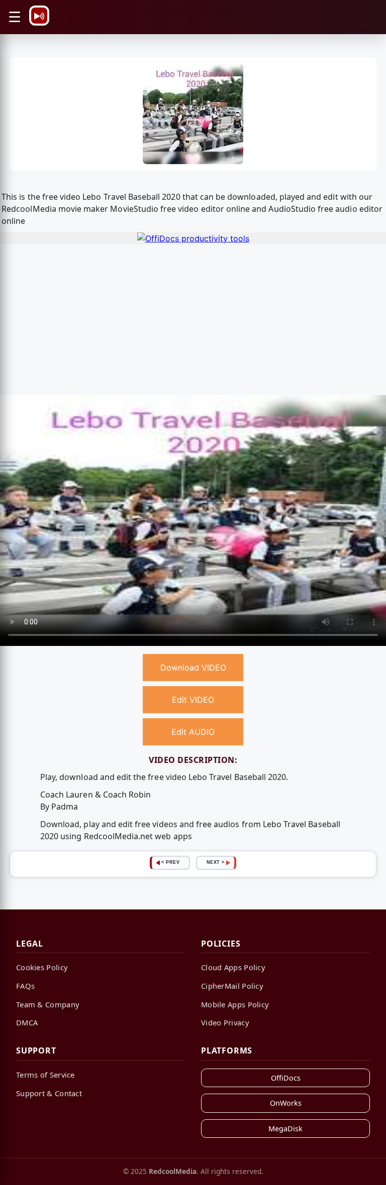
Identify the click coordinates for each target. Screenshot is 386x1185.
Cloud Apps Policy (233, 967)
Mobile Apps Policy (235, 1004)
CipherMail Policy (232, 986)
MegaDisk (285, 1128)
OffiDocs (286, 1078)
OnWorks (286, 1103)
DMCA (27, 1022)
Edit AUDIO (193, 732)
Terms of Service (45, 1075)
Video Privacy (225, 1022)
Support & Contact (49, 1093)
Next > (216, 862)
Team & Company (47, 1004)
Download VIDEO (193, 668)
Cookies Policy (42, 967)
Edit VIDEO (193, 700)
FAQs (25, 986)
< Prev (170, 862)
